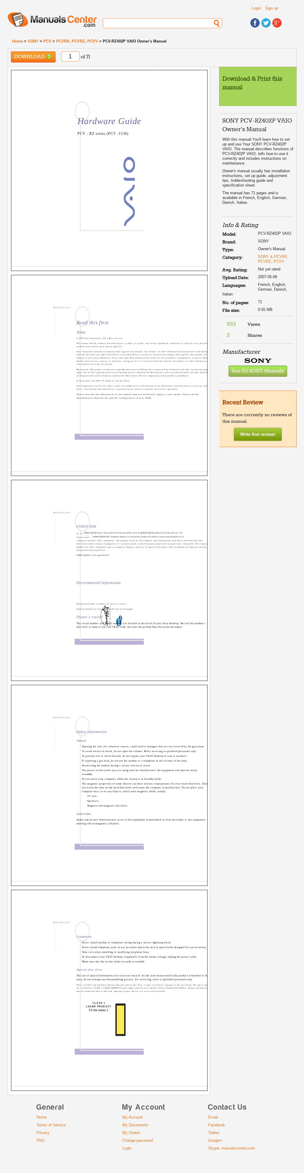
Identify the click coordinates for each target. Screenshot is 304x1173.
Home (17, 41)
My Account (132, 1117)
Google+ (215, 1140)
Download (30, 57)
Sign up (271, 8)
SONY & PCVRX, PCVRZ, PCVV (273, 259)
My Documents (135, 1125)
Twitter (213, 1132)
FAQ (40, 1140)
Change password (137, 1140)
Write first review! (258, 434)
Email (213, 1117)
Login (256, 8)
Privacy (43, 1132)
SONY (33, 41)
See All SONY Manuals (258, 371)
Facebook (216, 1125)
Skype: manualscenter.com (231, 1148)
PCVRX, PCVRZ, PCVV (77, 41)
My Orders (131, 1132)
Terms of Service (51, 1125)
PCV (47, 41)
